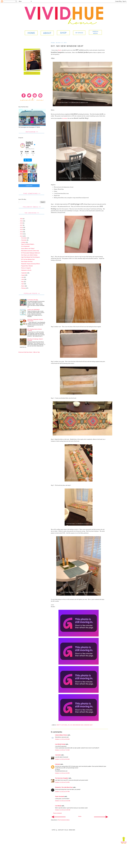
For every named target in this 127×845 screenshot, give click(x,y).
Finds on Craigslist (26, 268)
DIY (69, 724)
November (24, 240)
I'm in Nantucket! (25, 246)
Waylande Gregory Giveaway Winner (30, 263)
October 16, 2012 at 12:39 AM (62, 810)
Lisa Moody (58, 805)
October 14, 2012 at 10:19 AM (62, 800)
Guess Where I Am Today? (27, 248)
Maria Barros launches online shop (30, 250)
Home (79, 816)
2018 (21, 223)
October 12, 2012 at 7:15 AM (62, 750)
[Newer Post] (58, 817)
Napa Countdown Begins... (28, 244)
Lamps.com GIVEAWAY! (33, 309)
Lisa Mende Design (60, 744)
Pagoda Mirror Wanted (27, 266)
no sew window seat (77, 724)
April (22, 283)
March (23, 286)
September (24, 273)
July (22, 277)
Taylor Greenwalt (59, 796)
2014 (21, 231)
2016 (21, 227)
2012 (21, 236)
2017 (21, 225)
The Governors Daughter (61, 778)
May (22, 281)
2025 (21, 218)
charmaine (58, 755)
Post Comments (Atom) (63, 820)
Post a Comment (57, 813)
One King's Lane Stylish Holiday (29, 255)
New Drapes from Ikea (26, 261)
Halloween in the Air (26, 270)
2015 (21, 229)
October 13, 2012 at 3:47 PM (62, 791)
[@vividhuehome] (22, 145)
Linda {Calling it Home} (61, 735)
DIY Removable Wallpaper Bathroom (30, 253)
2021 (21, 221)
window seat (88, 724)
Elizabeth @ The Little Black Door (64, 787)
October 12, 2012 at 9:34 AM (62, 759)
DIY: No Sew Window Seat (27, 259)
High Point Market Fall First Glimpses (30, 257)
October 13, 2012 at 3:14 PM (62, 782)
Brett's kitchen (62, 724)
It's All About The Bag (32, 299)
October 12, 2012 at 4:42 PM (62, 773)
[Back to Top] (124, 841)
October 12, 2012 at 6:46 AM (62, 739)
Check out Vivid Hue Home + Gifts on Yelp (29, 352)
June (22, 279)
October (23, 242)
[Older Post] (101, 817)
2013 (21, 234)
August (23, 275)
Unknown (57, 764)
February (23, 288)
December (24, 238)
